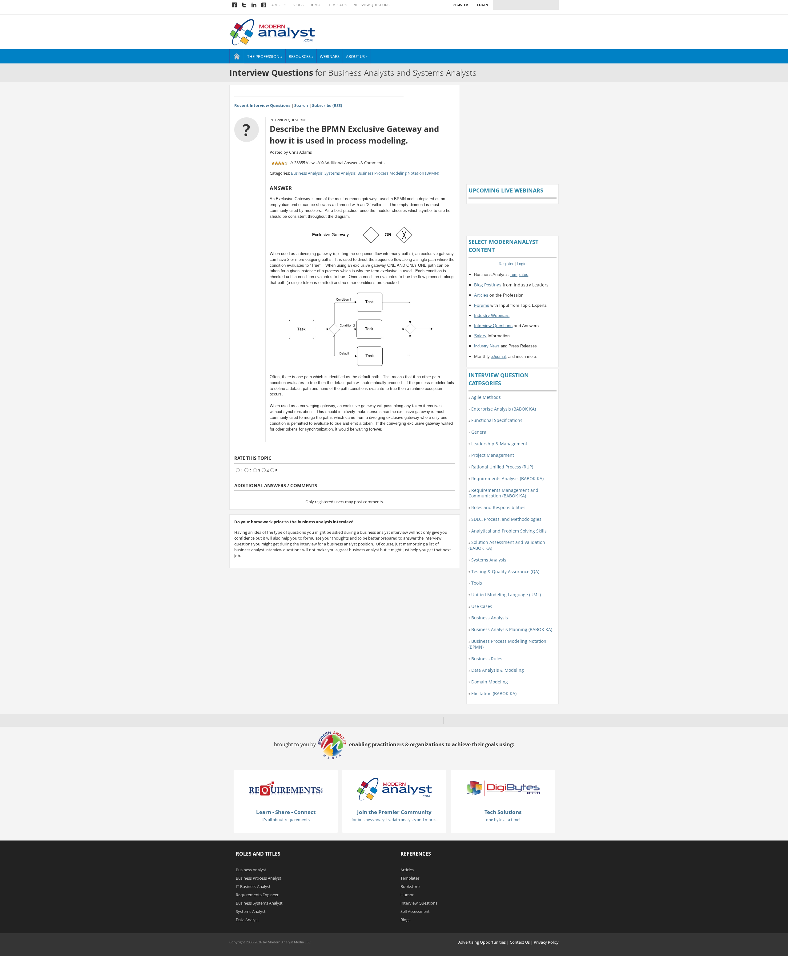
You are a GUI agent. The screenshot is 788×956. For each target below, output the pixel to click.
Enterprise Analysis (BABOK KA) (503, 409)
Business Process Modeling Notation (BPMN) (398, 173)
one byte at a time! (503, 819)
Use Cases (481, 606)
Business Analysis (307, 173)
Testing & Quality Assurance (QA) (505, 571)
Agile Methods (486, 397)
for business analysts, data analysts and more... (394, 819)
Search (301, 105)
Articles (278, 5)
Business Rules (486, 659)
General (479, 432)
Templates (338, 5)
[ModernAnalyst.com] (394, 789)
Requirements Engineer (257, 894)
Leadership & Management (499, 444)
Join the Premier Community (394, 812)
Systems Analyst (251, 911)
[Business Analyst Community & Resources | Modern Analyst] (272, 31)
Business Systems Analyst (259, 903)
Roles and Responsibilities (498, 507)
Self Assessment (415, 911)
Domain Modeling (489, 682)
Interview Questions (370, 5)
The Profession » (264, 56)
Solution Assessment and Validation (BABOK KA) (506, 545)
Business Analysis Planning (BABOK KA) (511, 629)
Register (460, 4)
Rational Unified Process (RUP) (502, 467)
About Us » (357, 56)
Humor (316, 5)
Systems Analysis (340, 173)
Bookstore (410, 886)
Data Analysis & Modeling (497, 670)
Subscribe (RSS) (327, 105)
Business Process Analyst (258, 878)
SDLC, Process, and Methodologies (506, 519)
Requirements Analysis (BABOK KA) (507, 478)
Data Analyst (247, 919)
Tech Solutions (502, 812)
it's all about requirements (286, 819)
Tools (476, 583)
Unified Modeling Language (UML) (506, 595)
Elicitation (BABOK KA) (494, 693)
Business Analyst (251, 870)
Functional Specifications (496, 420)
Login (482, 4)
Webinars (330, 56)
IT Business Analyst (253, 886)
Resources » (301, 56)
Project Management (492, 455)
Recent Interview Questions (262, 105)
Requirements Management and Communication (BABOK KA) (503, 493)
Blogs (298, 5)
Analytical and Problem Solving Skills (509, 531)
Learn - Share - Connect (286, 812)
